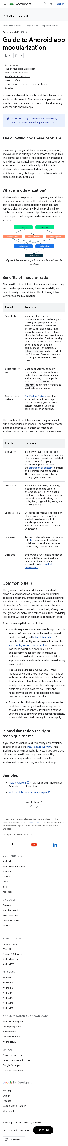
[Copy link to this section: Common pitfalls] (35, 583)
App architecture (16, 15)
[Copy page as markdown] (16, 55)
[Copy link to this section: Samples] (21, 776)
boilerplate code (41, 637)
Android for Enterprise (14, 866)
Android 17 (8, 977)
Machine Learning (12, 910)
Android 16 (8, 982)
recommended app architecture (37, 122)
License (17, 1122)
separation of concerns (41, 467)
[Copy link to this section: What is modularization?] (49, 191)
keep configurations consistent (26, 645)
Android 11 (8, 1008)
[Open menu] (5, 4)
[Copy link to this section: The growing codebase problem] (6, 144)
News (5, 881)
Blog (5, 886)
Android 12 (8, 1003)
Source (6, 876)
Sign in (60, 3)
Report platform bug (13, 1055)
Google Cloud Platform (14, 1106)
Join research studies (13, 1070)
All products (9, 1111)
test (32, 540)
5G (4, 930)
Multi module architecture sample (28, 792)
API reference (9, 1031)
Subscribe (43, 1130)
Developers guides (12, 1026)
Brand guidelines (32, 1122)
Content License (34, 822)
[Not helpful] (27, 32)
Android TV (8, 964)
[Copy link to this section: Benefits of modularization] (53, 278)
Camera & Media (11, 920)
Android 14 (8, 992)
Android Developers (12, 25)
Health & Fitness (10, 915)
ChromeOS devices (12, 954)
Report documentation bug (16, 1060)
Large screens (10, 943)
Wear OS (7, 949)
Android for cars (11, 959)
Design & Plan (31, 25)
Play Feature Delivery (35, 396)
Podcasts (7, 891)
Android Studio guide (13, 1021)
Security (7, 871)
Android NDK (9, 1041)
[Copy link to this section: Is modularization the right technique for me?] (39, 736)
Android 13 (8, 997)
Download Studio (11, 1036)
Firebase (7, 1100)
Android (7, 861)
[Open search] (45, 4)
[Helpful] (22, 32)
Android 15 (8, 987)
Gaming (7, 905)
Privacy (6, 925)
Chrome (7, 1095)
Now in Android (17, 782)
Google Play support (13, 1065)
